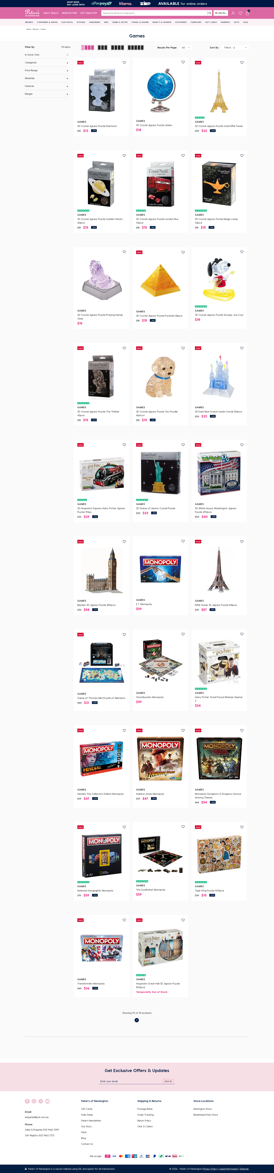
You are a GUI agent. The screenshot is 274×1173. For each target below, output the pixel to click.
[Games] (101, 90)
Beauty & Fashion (162, 22)
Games (43, 29)
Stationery (181, 22)
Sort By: (214, 47)
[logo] (32, 13)
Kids (106, 22)
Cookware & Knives (47, 22)
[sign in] (233, 13)
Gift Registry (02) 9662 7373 (39, 1135)
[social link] (27, 1101)
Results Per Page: (167, 47)
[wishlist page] (240, 13)
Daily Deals (51, 13)
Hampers (225, 22)
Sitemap (244, 1168)
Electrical (67, 22)
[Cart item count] (247, 13)
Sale (245, 22)
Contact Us (87, 1144)
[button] (46, 62)
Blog (83, 1138)
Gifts (236, 22)
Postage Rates (145, 1108)
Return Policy (144, 1120)
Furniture (196, 22)
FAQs (84, 1132)
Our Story (86, 1126)
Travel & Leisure (140, 22)
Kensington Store (202, 1108)
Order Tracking (145, 1114)
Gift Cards (211, 22)
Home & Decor (120, 22)
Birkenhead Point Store (206, 1114)
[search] (209, 13)
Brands (29, 22)
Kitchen (81, 22)
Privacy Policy (210, 1168)
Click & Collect (145, 1126)
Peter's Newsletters (91, 1120)
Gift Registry (88, 13)
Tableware (94, 22)
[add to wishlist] (124, 62)
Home (28, 29)
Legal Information (228, 1168)
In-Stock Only (32, 54)
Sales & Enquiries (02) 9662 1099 (42, 1129)
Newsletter (69, 13)
